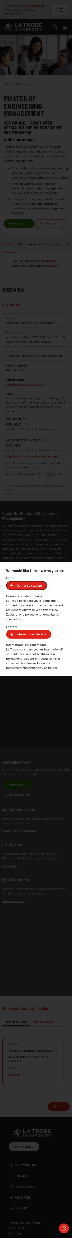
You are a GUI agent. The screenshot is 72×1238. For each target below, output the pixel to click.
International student (31, 634)
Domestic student (29, 586)
